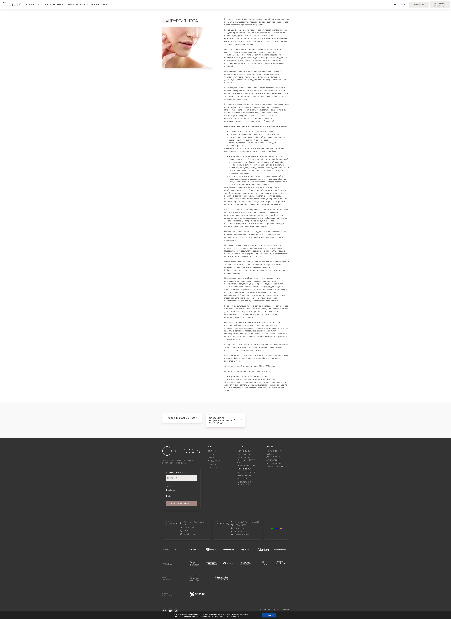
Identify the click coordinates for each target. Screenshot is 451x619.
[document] (225, 309)
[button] (282, 289)
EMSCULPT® (197, 306)
